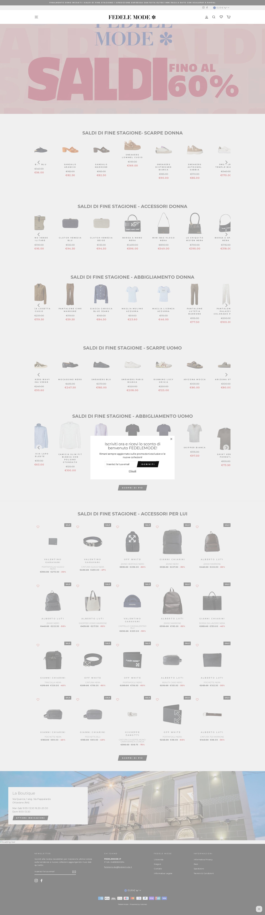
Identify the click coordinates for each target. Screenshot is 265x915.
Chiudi (132, 471)
